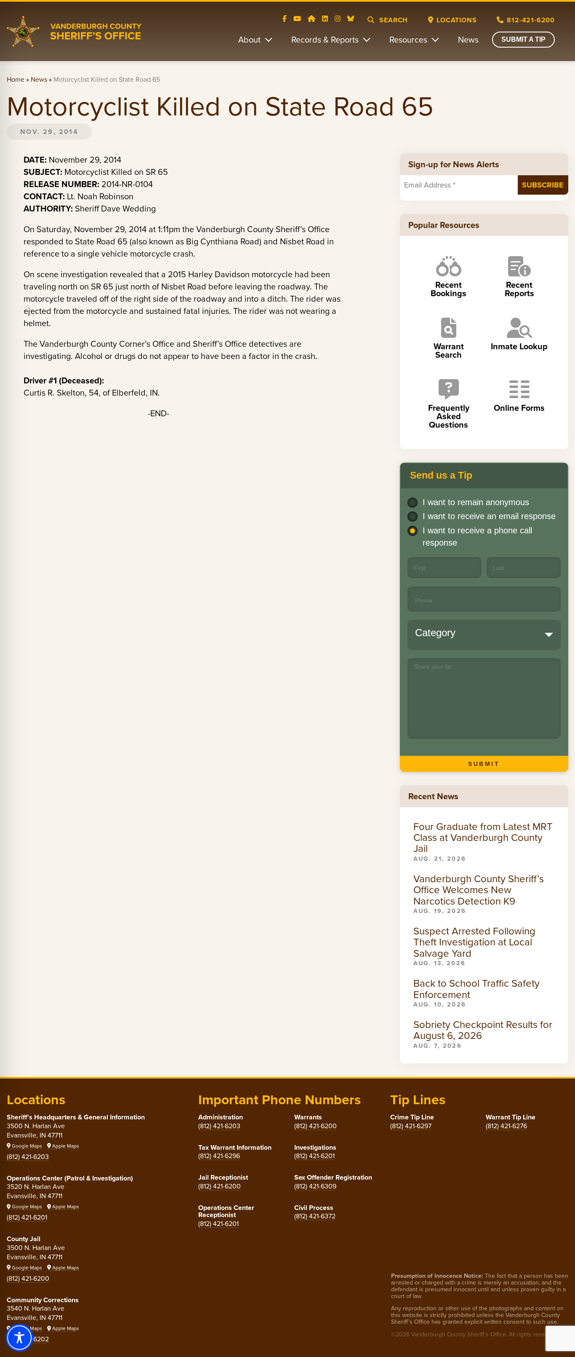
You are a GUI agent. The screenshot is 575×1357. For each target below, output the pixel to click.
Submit (484, 763)
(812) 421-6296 (219, 1155)
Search (393, 20)
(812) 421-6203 (28, 1156)
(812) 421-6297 (410, 1125)
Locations (457, 20)
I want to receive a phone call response (477, 536)
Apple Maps (65, 1145)
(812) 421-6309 (315, 1186)
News (468, 39)
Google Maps (26, 1145)
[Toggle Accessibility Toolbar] (19, 1338)
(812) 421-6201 (27, 1217)
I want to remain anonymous (476, 502)
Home (15, 79)
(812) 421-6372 (314, 1215)
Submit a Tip (523, 39)
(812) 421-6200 (28, 1278)
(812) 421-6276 (506, 1125)
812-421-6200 (531, 20)
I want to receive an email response (489, 516)
